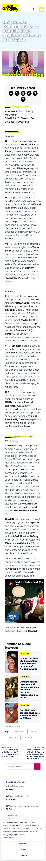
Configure (23, 855)
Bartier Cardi (13, 738)
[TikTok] (29, 93)
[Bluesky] (11, 93)
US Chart (28, 738)
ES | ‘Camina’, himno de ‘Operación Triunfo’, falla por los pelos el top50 (10, 753)
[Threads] (35, 93)
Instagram (11, 799)
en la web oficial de (21, 630)
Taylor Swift (19, 731)
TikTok (9, 809)
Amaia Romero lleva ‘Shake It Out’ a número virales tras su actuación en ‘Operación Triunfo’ (35, 754)
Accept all (23, 844)
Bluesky (9, 789)
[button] (41, 9)
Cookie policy (8, 838)
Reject (23, 850)
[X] (17, 93)
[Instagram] (23, 93)
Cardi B (33, 731)
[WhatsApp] (23, 99)
